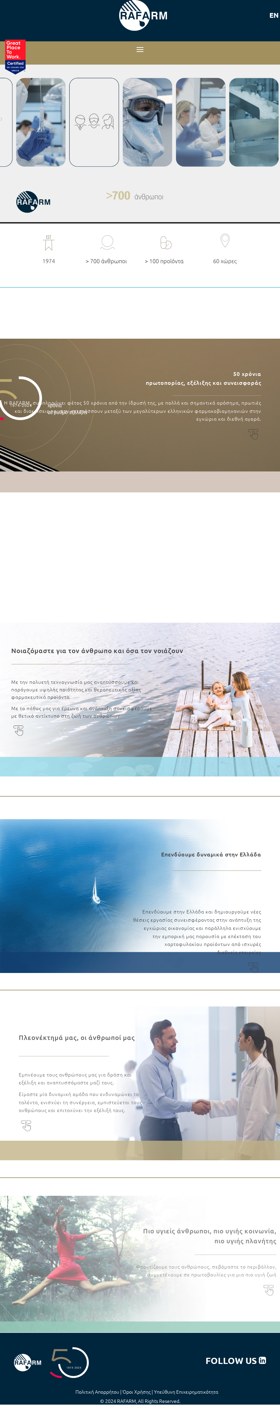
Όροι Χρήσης (137, 1391)
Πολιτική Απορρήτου (97, 1391)
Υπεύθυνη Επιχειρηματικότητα (186, 1391)
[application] (140, 144)
